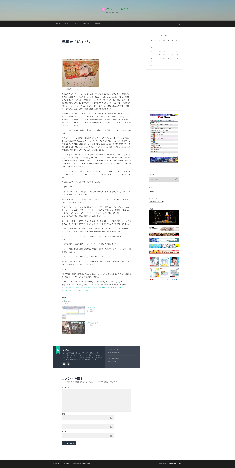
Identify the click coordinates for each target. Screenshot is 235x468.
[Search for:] (164, 179)
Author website (68, 364)
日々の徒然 (113, 352)
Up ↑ (180, 464)
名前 (63, 414)
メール (64, 423)
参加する (175, 156)
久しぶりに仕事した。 (93, 322)
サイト (64, 431)
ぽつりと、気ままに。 (64, 464)
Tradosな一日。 (91, 307)
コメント (66, 387)
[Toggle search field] (179, 24)
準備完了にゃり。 (77, 41)
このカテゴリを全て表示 (164, 153)
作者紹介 (97, 23)
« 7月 (150, 66)
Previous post (114, 358)
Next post (113, 361)
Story (76, 23)
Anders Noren (172, 464)
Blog (67, 23)
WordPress (86, 464)
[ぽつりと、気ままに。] (117, 10)
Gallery (86, 23)
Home (58, 23)
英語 (119, 352)
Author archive (64, 364)
